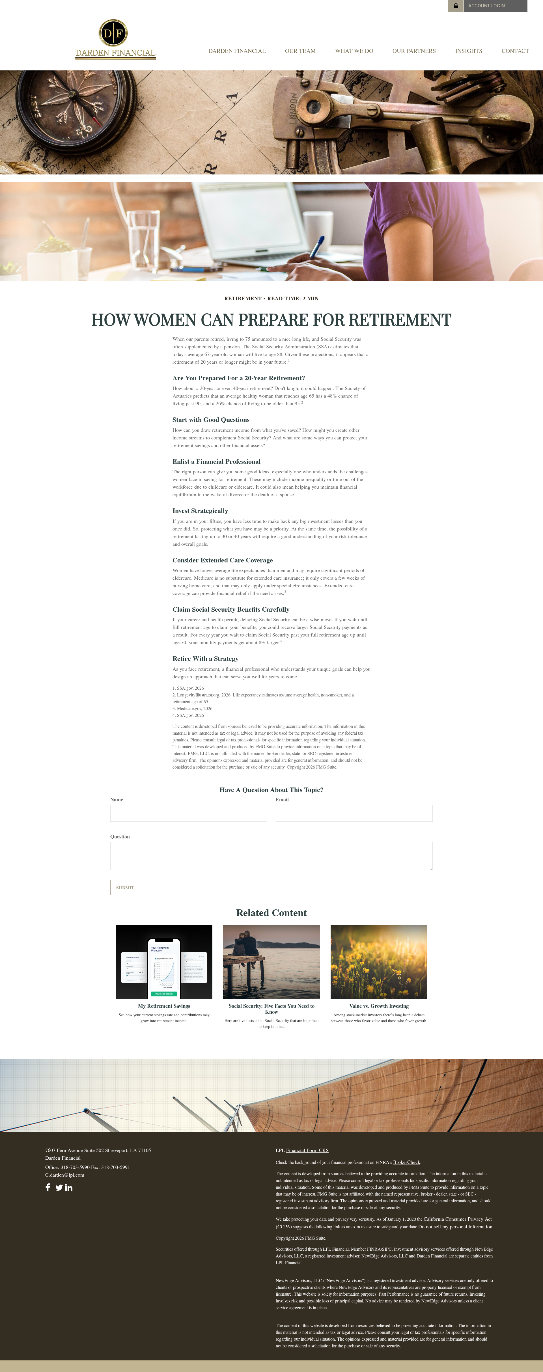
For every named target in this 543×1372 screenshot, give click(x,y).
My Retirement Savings (164, 1005)
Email (282, 799)
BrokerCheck (406, 1162)
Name (116, 799)
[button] (237, 50)
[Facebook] (49, 1185)
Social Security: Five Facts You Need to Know (271, 1008)
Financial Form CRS (307, 1150)
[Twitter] (59, 1185)
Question (120, 836)
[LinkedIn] (69, 1185)
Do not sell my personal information (455, 1226)
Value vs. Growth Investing (379, 1005)
